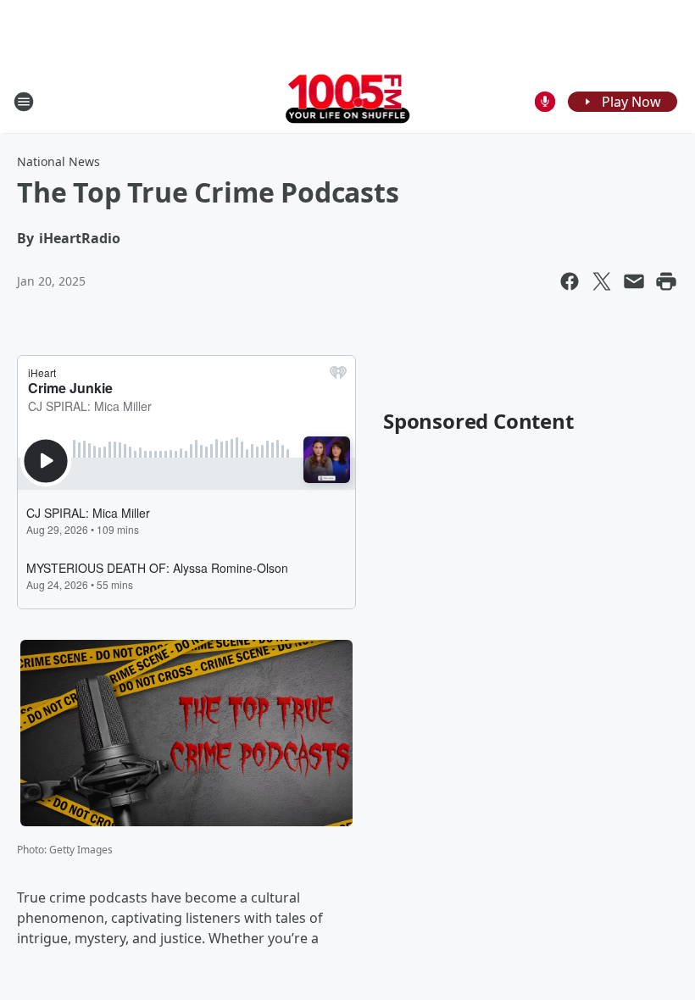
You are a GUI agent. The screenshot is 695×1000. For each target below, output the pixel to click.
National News (58, 161)
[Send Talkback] (545, 102)
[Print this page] (666, 281)
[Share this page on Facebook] (569, 281)
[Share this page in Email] (634, 281)
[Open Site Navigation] (24, 102)
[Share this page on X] (602, 281)
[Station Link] (348, 101)
